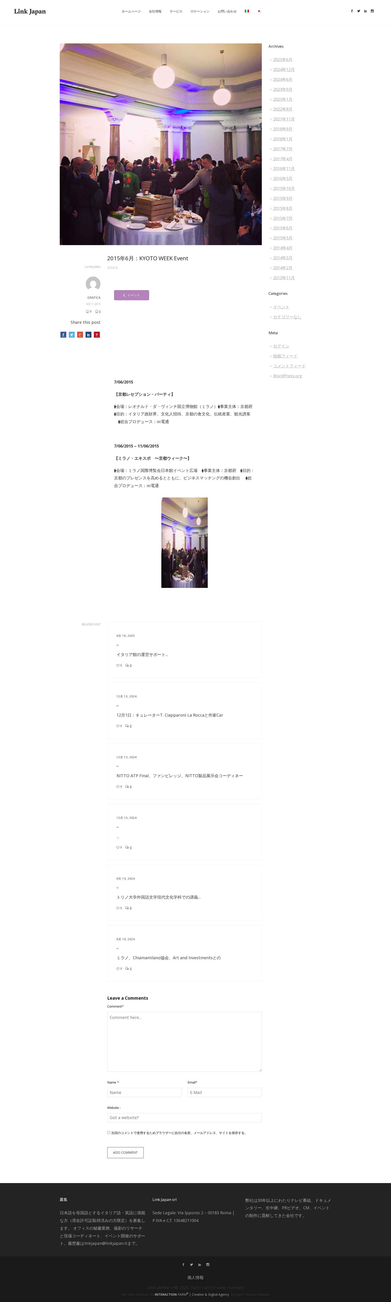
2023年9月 (283, 89)
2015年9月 (283, 198)
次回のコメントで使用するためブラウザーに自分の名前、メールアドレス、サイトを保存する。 (179, 1133)
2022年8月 (283, 109)
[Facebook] (351, 11)
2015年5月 (283, 238)
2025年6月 (283, 59)
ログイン (281, 346)
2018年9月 (283, 129)
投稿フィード (285, 356)
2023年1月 (283, 99)
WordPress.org (287, 376)
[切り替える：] (247, 11)
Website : (114, 1108)
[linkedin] (365, 11)
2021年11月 (284, 119)
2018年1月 (283, 139)
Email (192, 1082)
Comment (115, 1006)
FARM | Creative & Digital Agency (192, 1294)
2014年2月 (283, 267)
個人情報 (195, 1277)
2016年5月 (283, 178)
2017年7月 (283, 149)
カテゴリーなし (287, 317)
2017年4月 (283, 158)
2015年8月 (283, 208)
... (118, 643)
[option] (184, 542)
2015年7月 (283, 218)
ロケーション (200, 11)
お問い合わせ (227, 11)
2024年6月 (283, 79)
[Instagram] (372, 11)
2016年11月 (284, 168)
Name (113, 1082)
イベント (112, 267)
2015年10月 (284, 188)
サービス (176, 11)
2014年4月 (283, 248)
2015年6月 (283, 228)
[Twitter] (358, 11)
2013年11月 (284, 277)
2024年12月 (284, 69)
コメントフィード (289, 366)
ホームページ (131, 11)
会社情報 (155, 11)
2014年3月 (283, 257)
